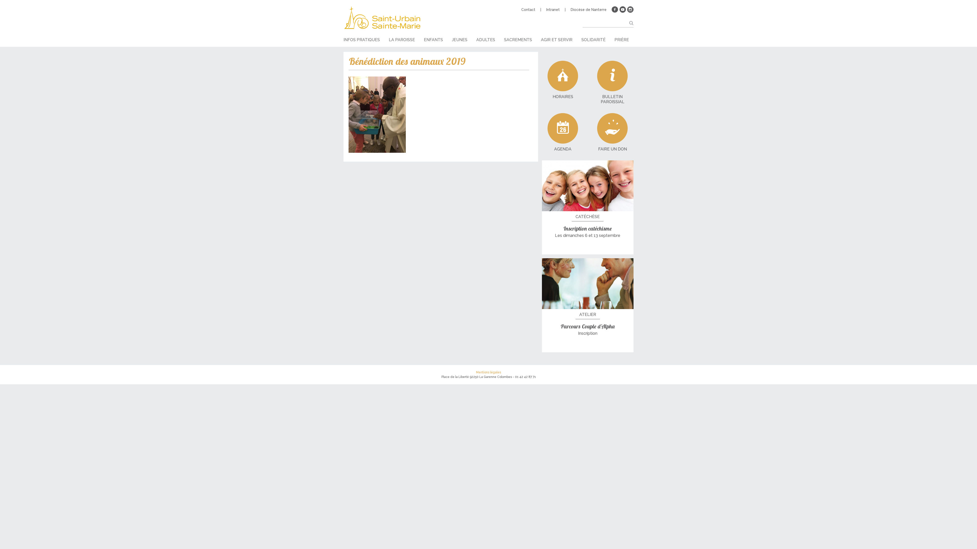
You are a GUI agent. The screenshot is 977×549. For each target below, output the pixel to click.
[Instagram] (630, 9)
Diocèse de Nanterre (589, 10)
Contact (528, 10)
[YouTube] (622, 9)
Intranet (553, 10)
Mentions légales (488, 372)
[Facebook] (615, 9)
